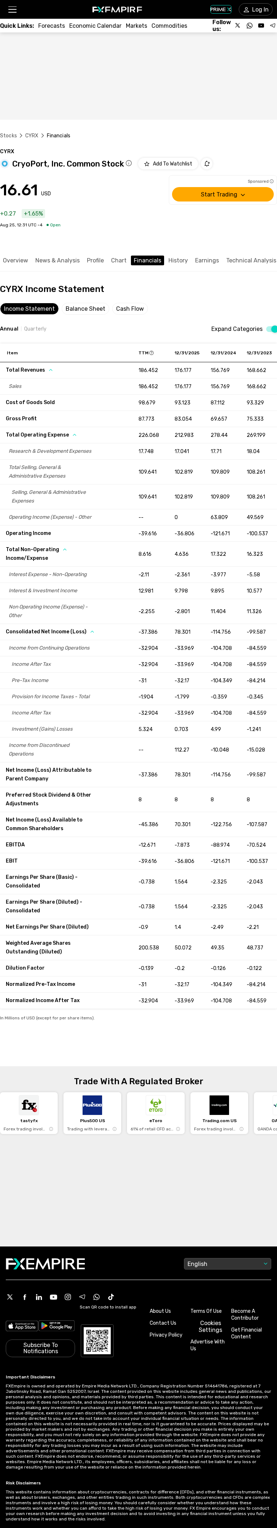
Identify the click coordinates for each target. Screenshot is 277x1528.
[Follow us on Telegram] (272, 25)
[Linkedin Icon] (39, 1297)
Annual (9, 329)
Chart (119, 260)
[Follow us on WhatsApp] (249, 25)
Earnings (207, 260)
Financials (147, 260)
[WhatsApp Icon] (96, 1297)
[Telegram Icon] (82, 1297)
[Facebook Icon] (24, 1297)
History (178, 260)
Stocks (8, 136)
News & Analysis (57, 260)
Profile (95, 260)
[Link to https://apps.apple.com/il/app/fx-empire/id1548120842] (22, 1326)
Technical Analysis (251, 260)
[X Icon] (10, 1297)
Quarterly (35, 329)
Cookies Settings (210, 1326)
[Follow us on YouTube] (261, 25)
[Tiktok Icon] (111, 1297)
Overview (15, 260)
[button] (12, 9)
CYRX (32, 136)
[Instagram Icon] (67, 1297)
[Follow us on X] (238, 25)
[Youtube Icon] (53, 1297)
